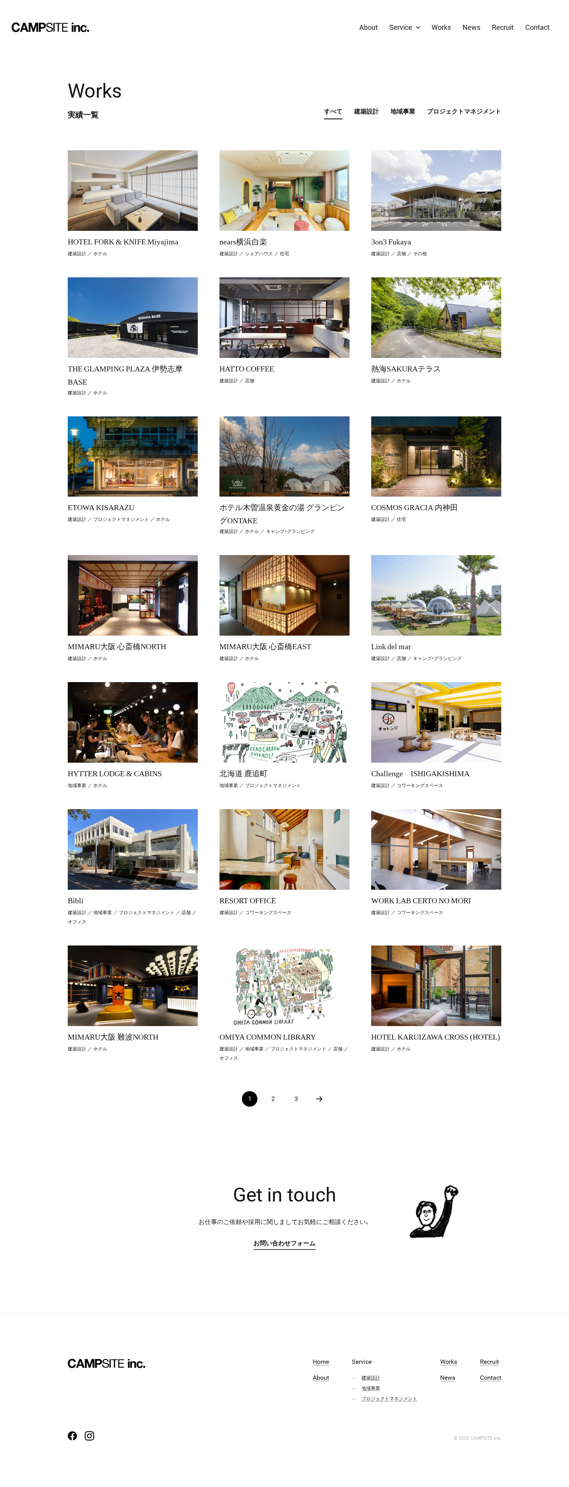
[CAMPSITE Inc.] (50, 27)
